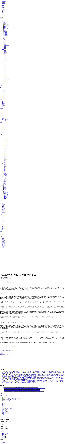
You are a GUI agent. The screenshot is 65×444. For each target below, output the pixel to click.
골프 (3, 229)
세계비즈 (3, 2)
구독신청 (3, 3)
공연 (5, 53)
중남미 (5, 48)
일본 (5, 42)
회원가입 (3, 7)
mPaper (3, 4)
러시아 (5, 47)
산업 (3, 209)
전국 (3, 176)
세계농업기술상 (5, 433)
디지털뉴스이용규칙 (5, 413)
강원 (5, 180)
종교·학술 (5, 52)
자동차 (3, 210)
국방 (5, 27)
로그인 (3, 6)
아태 (5, 43)
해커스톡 (3, 127)
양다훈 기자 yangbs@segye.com (5, 278)
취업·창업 (4, 212)
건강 (5, 55)
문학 (5, 171)
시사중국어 (4, 130)
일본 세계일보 (4, 442)
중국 (5, 41)
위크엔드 (5, 173)
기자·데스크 (6, 193)
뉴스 (1, 19)
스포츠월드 (4, 1)
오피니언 (3, 190)
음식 (5, 172)
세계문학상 (4, 434)
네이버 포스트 (4, 11)
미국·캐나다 (6, 40)
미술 (5, 54)
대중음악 (3, 105)
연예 (1, 99)
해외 (5, 37)
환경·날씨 (5, 33)
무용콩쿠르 (4, 437)
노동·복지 (5, 32)
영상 (1, 122)
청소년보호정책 (5, 411)
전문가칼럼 (6, 80)
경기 (5, 179)
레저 (5, 56)
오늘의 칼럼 (6, 192)
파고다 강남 (4, 128)
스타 (3, 102)
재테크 (3, 206)
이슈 (1, 85)
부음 (5, 187)
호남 (5, 183)
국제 (3, 38)
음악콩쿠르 (4, 436)
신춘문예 (3, 435)
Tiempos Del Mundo (5, 441)
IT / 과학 (3, 208)
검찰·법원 (5, 31)
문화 (3, 49)
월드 (5, 83)
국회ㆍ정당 (6, 24)
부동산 (3, 207)
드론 (3, 124)
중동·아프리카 (6, 45)
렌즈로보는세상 (5, 119)
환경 (3, 123)
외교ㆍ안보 (6, 26)
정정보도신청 (4, 409)
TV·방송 (3, 103)
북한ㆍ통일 (6, 28)
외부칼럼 (5, 81)
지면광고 (3, 404)
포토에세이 (4, 120)
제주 (5, 184)
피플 (3, 185)
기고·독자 (5, 82)
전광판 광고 (4, 406)
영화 (3, 104)
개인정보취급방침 (5, 410)
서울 (5, 178)
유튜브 (3, 12)
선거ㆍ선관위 (6, 25)
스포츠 (1, 108)
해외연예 (3, 106)
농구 (3, 227)
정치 (3, 21)
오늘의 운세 (4, 126)
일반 (5, 22)
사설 (5, 191)
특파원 (5, 46)
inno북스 (3, 125)
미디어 (5, 51)
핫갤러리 (3, 118)
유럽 (5, 44)
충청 (5, 181)
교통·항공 (5, 34)
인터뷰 (5, 189)
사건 (5, 36)
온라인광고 (4, 405)
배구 (3, 228)
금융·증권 (4, 204)
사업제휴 (3, 407)
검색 (1, 18)
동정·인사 (5, 188)
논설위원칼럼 (6, 79)
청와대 (5, 23)
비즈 (1, 87)
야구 (3, 225)
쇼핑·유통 (4, 211)
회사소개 (3, 403)
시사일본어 (4, 129)
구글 (3, 9)
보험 (3, 205)
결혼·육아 (5, 175)
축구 (3, 226)
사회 (3, 29)
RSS (3, 5)
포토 (1, 116)
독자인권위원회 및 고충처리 (7, 408)
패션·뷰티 (5, 174)
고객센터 (3, 414)
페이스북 (3, 10)
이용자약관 (4, 412)
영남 (5, 182)
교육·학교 (5, 35)
